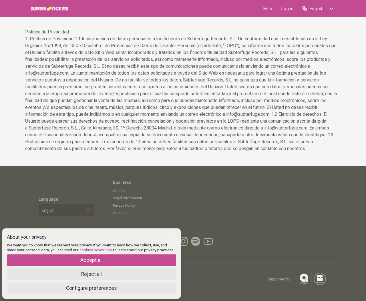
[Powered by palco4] (319, 279)
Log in (287, 8)
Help (267, 8)
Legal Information (127, 198)
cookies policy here (95, 250)
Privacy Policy (124, 205)
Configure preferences (91, 288)
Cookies (119, 213)
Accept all (91, 260)
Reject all (91, 274)
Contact (119, 191)
